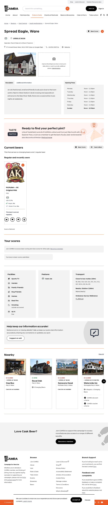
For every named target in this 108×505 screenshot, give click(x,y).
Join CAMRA (34, 461)
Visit (31, 468)
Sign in (101, 8)
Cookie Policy (60, 478)
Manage (87, 500)
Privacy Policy (60, 468)
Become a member (56, 248)
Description (9, 82)
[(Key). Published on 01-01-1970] (41, 384)
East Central (23, 23)
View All (101, 354)
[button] (104, 381)
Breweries (33, 481)
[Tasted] (24, 219)
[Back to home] (11, 9)
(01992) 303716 (54, 47)
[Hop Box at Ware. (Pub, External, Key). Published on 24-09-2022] (15, 384)
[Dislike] (18, 219)
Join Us (91, 8)
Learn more (27, 501)
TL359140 (79, 299)
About (32, 465)
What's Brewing (61, 491)
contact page (11, 480)
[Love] (12, 219)
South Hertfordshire (35, 23)
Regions (13, 23)
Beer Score (94, 31)
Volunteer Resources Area (94, 2)
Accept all (76, 500)
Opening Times (70, 82)
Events (32, 478)
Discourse (59, 488)
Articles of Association (63, 475)
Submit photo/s (56, 68)
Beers (32, 484)
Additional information (24, 82)
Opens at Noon (19, 38)
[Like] (6, 219)
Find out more (46, 137)
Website (67, 47)
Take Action (34, 475)
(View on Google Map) (36, 47)
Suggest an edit (15, 338)
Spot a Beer (98, 147)
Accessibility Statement (64, 471)
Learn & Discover (80, 2)
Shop (71, 2)
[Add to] (102, 31)
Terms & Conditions (62, 484)
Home (6, 23)
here (94, 466)
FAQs (24, 477)
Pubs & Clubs (34, 471)
